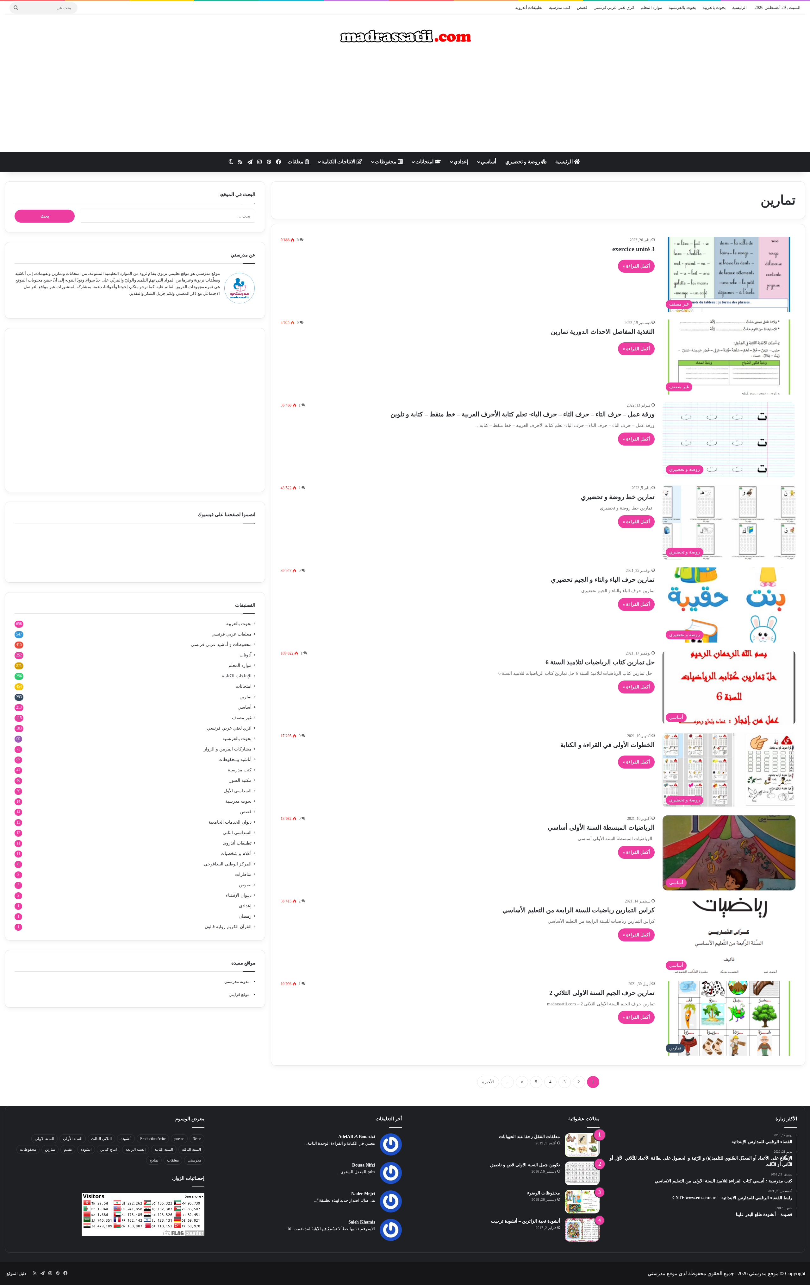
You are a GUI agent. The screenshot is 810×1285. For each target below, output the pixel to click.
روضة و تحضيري (523, 161)
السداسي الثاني (237, 832)
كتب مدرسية (559, 7)
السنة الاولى (44, 1138)
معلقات (296, 161)
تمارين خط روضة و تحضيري (618, 496)
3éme (197, 1138)
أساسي (488, 161)
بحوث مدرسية (238, 801)
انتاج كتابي (108, 1149)
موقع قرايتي (239, 994)
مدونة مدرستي (237, 981)
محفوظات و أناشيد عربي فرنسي (221, 644)
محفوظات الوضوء (543, 1193)
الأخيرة (488, 1081)
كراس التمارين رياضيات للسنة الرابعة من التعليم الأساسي (578, 910)
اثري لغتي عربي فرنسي (614, 7)
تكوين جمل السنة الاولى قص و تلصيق (525, 1164)
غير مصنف (242, 717)
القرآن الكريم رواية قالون (228, 926)
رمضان (245, 916)
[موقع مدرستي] (405, 36)
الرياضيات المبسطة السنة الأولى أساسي (601, 827)
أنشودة (126, 1138)
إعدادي (461, 161)
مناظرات (243, 874)
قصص (582, 7)
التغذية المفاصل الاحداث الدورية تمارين (603, 331)
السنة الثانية (163, 1149)
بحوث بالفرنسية (682, 7)
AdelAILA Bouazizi (356, 1136)
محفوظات (386, 161)
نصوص (245, 885)
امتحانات (425, 161)
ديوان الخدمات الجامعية (230, 822)
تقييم (68, 1149)
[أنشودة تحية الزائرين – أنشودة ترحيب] (582, 1230)
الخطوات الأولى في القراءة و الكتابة (607, 744)
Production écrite (152, 1138)
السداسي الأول (238, 790)
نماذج (154, 1160)
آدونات (246, 655)
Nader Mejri (363, 1193)
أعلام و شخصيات (236, 853)
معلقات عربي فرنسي (231, 634)
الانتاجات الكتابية (339, 161)
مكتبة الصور (240, 780)
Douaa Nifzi (363, 1165)
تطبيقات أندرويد (529, 7)
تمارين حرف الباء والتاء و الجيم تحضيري (603, 579)
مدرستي (194, 1160)
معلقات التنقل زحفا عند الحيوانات (529, 1136)
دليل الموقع (16, 1273)
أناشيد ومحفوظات (235, 759)
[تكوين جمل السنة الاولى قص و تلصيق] (582, 1173)
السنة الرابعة (136, 1149)
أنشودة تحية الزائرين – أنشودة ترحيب (525, 1221)
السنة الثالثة (191, 1149)
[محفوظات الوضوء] (582, 1201)
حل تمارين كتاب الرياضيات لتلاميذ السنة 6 (600, 662)
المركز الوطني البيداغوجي (228, 864)
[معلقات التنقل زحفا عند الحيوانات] (582, 1145)
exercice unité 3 (633, 248)
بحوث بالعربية (714, 7)
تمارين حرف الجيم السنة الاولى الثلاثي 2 (602, 992)
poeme (179, 1138)
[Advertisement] (405, 101)
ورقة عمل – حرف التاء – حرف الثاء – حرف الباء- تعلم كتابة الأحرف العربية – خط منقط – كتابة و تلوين (522, 414)
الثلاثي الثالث (101, 1138)
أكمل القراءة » (636, 266)
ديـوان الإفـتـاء (239, 895)
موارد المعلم (651, 7)
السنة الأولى (72, 1138)
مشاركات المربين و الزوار (228, 749)
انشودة (86, 1149)
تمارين (246, 696)
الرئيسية (739, 7)
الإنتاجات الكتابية (237, 676)
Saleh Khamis (361, 1222)
